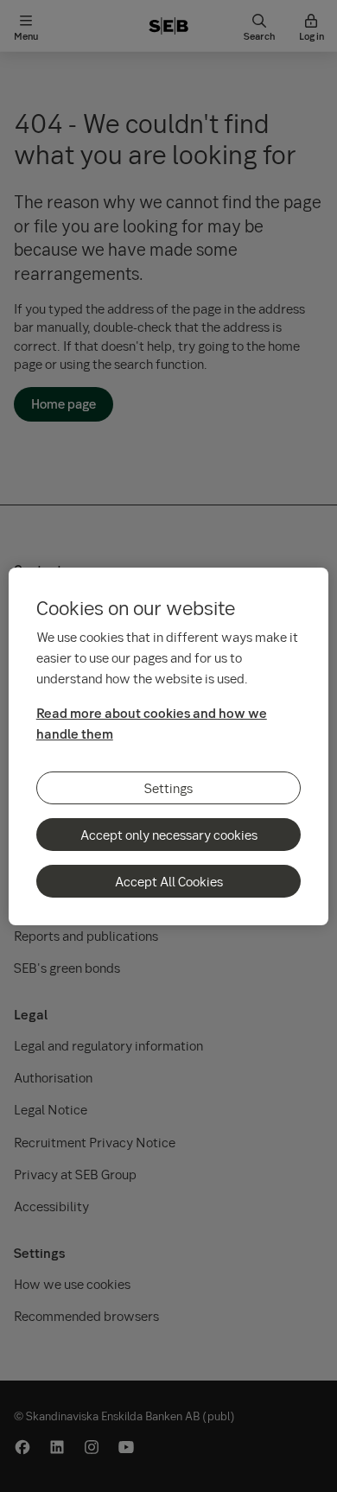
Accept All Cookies (169, 881)
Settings (168, 788)
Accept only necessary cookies (169, 834)
